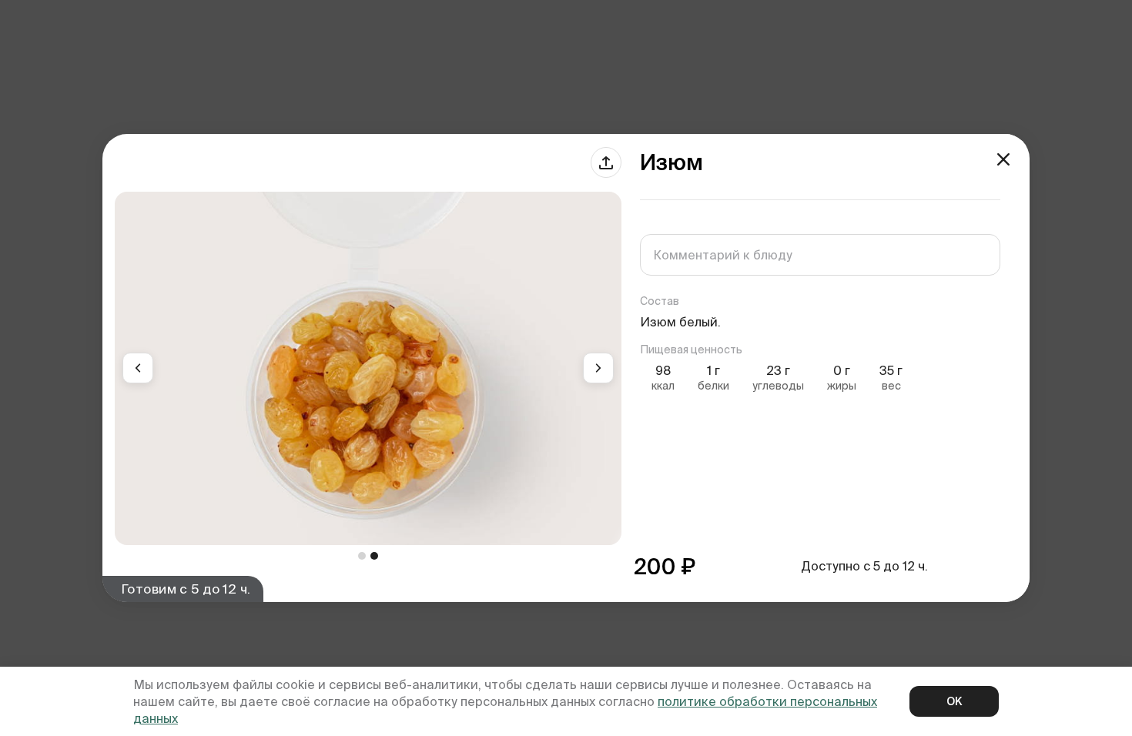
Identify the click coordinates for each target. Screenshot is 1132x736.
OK (954, 701)
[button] (137, 368)
